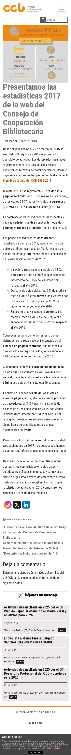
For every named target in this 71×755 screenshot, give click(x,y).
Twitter (48, 482)
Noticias (12, 519)
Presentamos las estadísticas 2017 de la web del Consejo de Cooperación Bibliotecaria (32, 109)
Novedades (24, 519)
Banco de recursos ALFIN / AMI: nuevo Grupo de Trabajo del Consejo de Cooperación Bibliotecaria (35, 532)
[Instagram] (7, 506)
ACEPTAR (35, 752)
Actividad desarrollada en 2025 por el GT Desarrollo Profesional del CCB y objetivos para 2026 (35, 673)
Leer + (62, 630)
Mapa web (35, 723)
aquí (63, 451)
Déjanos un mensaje (41, 595)
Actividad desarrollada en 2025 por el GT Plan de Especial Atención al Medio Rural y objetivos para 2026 (35, 611)
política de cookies (50, 748)
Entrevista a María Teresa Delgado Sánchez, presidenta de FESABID (29, 640)
